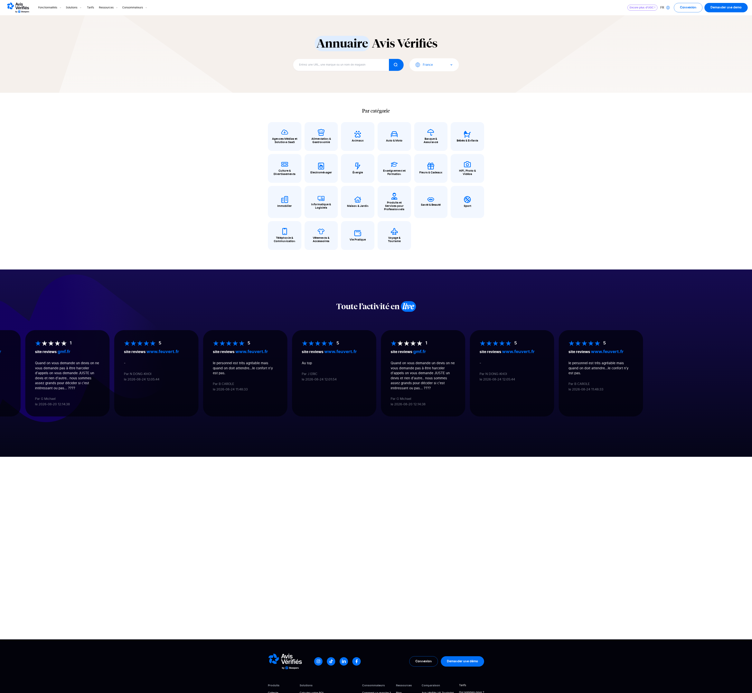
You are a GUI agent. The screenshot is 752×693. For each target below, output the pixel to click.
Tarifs (90, 7)
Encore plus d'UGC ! (642, 7)
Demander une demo (726, 7)
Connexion (688, 7)
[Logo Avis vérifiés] (18, 8)
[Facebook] (356, 661)
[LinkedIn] (344, 661)
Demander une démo (462, 661)
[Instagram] (318, 661)
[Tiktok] (331, 661)
